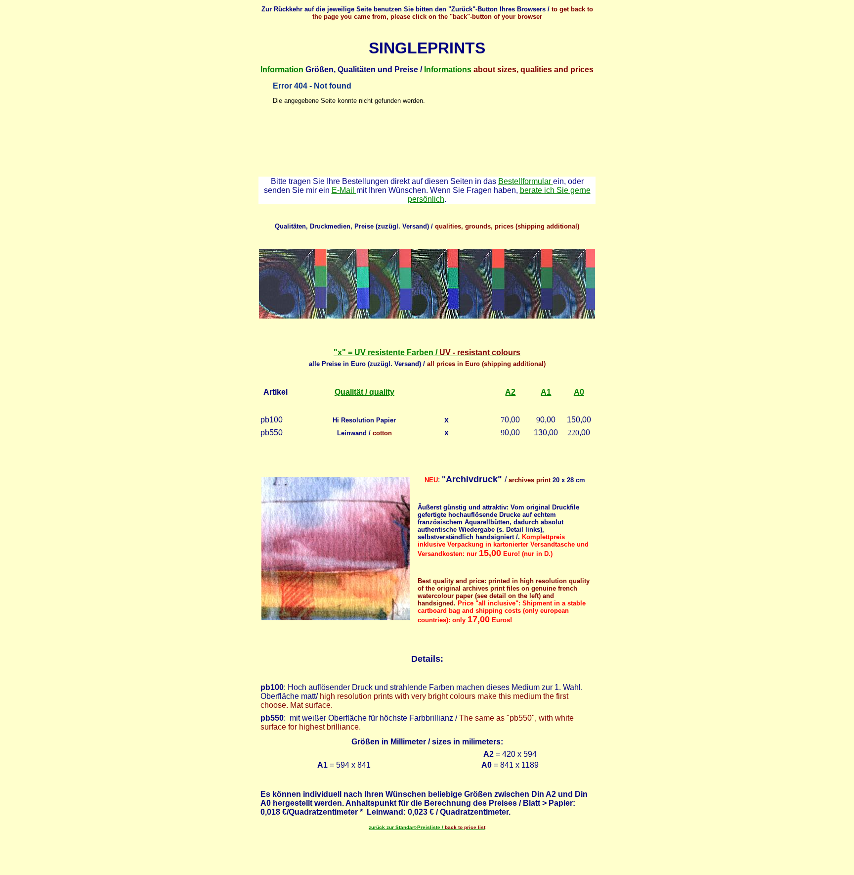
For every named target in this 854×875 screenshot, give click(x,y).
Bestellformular (525, 181)
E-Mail (344, 190)
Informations (447, 69)
